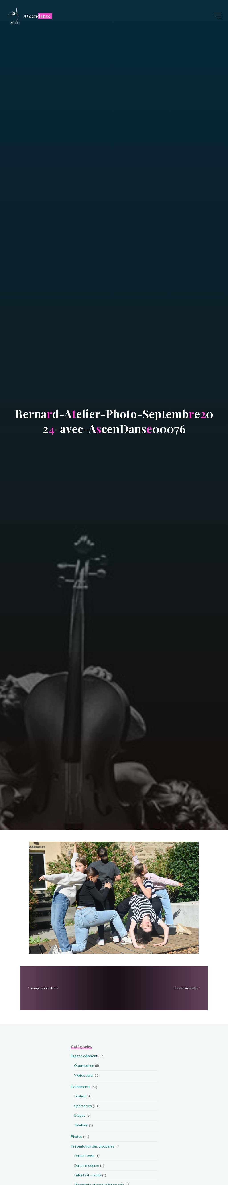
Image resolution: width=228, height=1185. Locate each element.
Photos (76, 1136)
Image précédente (45, 988)
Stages (80, 1115)
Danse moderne (86, 1165)
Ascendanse (37, 16)
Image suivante (185, 988)
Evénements (80, 1087)
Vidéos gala (83, 1075)
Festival (80, 1096)
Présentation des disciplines (92, 1146)
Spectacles (83, 1106)
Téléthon (81, 1125)
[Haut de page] (210, 1167)
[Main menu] (217, 16)
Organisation (84, 1065)
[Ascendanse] (13, 16)
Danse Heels (84, 1156)
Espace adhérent (84, 1056)
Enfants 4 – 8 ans (87, 1175)
